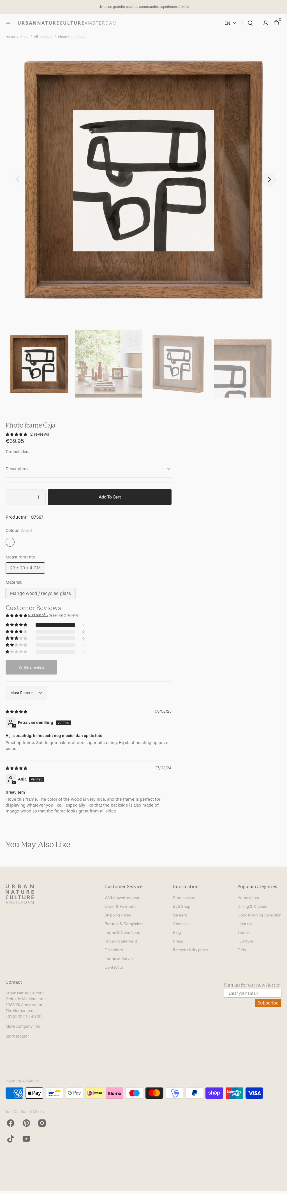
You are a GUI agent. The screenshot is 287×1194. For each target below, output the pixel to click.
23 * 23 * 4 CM (27, 569)
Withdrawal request (122, 897)
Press (178, 941)
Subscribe (268, 1003)
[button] (8, 23)
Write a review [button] (31, 667)
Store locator (184, 897)
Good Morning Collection (259, 915)
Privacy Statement (121, 941)
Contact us (114, 967)
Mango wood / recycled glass (40, 595)
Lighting (244, 923)
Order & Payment (120, 906)
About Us (181, 923)
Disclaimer (114, 949)
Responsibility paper (190, 949)
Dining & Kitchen (252, 906)
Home (10, 37)
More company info (23, 1026)
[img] (17, 711)
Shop (24, 37)
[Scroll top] (280, 1187)
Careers (180, 915)
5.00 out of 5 (38, 615)
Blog (177, 932)
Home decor (248, 897)
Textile (243, 932)
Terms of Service (120, 958)
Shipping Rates (118, 915)
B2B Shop (181, 906)
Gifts (241, 949)
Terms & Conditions (122, 932)
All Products (43, 37)
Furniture (245, 941)
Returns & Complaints (124, 923)
